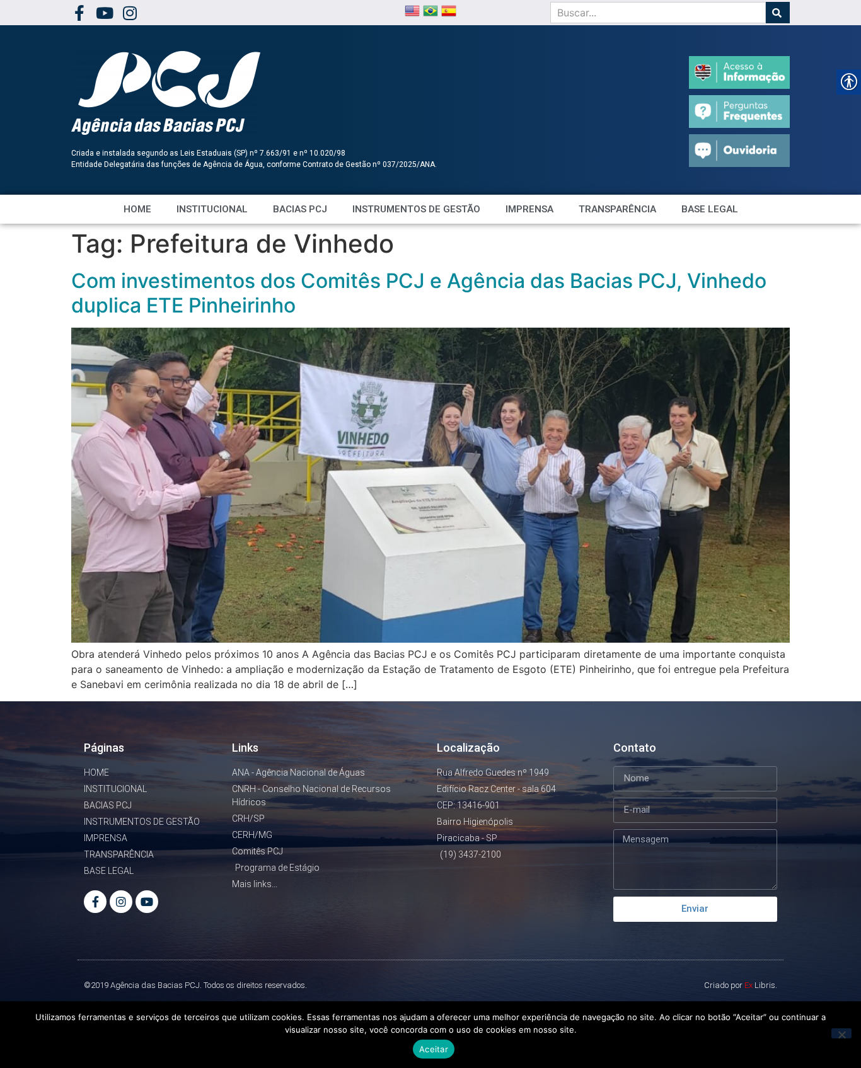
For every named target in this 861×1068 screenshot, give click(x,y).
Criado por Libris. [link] (740, 985)
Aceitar (433, 1049)
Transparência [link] (617, 209)
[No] (841, 1033)
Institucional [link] (212, 209)
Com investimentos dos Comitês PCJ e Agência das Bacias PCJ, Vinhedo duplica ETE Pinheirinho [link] (418, 292)
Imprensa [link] (529, 209)
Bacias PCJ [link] (300, 209)
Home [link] (137, 209)
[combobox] (658, 12)
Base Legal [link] (709, 209)
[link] (79, 13)
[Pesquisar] (778, 12)
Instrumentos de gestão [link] (416, 209)
